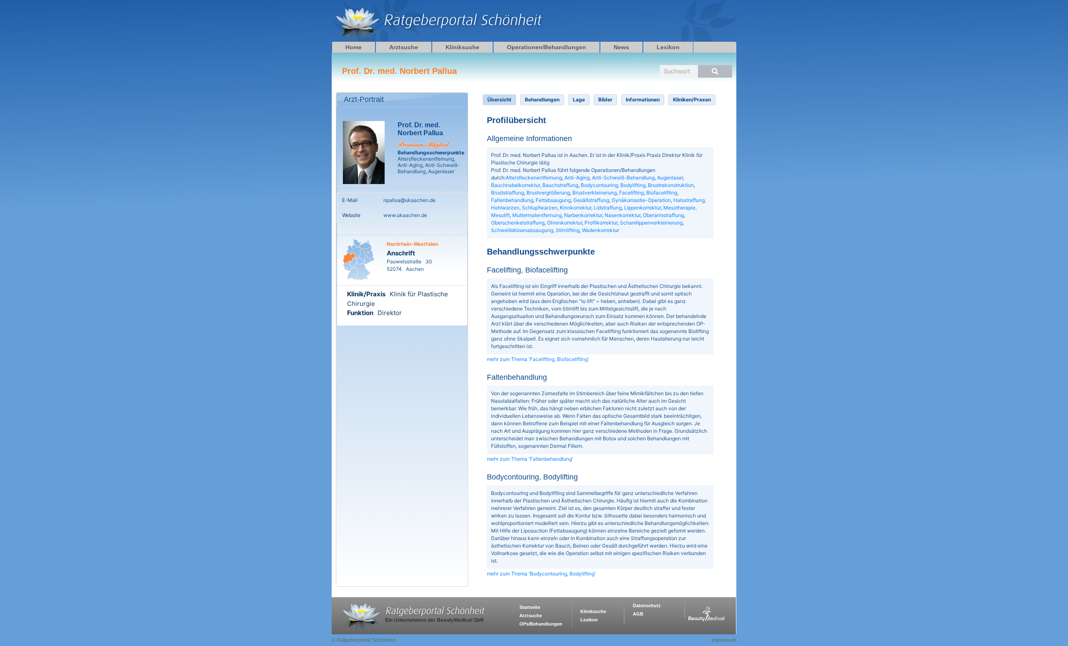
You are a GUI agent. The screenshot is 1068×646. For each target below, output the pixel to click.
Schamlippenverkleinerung (651, 223)
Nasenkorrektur (622, 215)
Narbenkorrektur (583, 215)
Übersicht (499, 99)
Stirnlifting (567, 230)
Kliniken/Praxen (692, 99)
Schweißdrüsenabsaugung (522, 230)
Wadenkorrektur (600, 230)
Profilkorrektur (600, 223)
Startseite (529, 607)
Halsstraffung (689, 200)
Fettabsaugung (553, 200)
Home (353, 47)
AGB (638, 613)
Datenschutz (647, 605)
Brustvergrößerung (548, 192)
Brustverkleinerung (594, 192)
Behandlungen (542, 99)
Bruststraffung (507, 192)
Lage (579, 99)
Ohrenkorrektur (564, 223)
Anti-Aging (576, 177)
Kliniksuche (462, 47)
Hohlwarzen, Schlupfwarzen (524, 207)
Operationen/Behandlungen (546, 47)
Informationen (643, 99)
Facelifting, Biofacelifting (648, 192)
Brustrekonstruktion (671, 185)
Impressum (723, 640)
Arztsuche (403, 47)
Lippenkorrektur (642, 207)
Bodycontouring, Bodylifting (613, 185)
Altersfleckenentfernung (534, 177)
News (621, 47)
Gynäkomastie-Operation (641, 200)
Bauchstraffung (560, 185)
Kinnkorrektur (575, 207)
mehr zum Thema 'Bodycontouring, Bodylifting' (541, 573)
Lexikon (668, 47)
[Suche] (715, 71)
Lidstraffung (608, 207)
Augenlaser (670, 177)
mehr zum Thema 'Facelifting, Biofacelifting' (538, 359)
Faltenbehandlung (512, 200)
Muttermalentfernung (537, 215)
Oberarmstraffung (663, 215)
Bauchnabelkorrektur (515, 185)
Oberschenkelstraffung (517, 223)
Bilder (605, 99)
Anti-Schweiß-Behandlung (623, 177)
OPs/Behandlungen (540, 623)
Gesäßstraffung (591, 200)
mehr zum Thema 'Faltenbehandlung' (530, 459)
